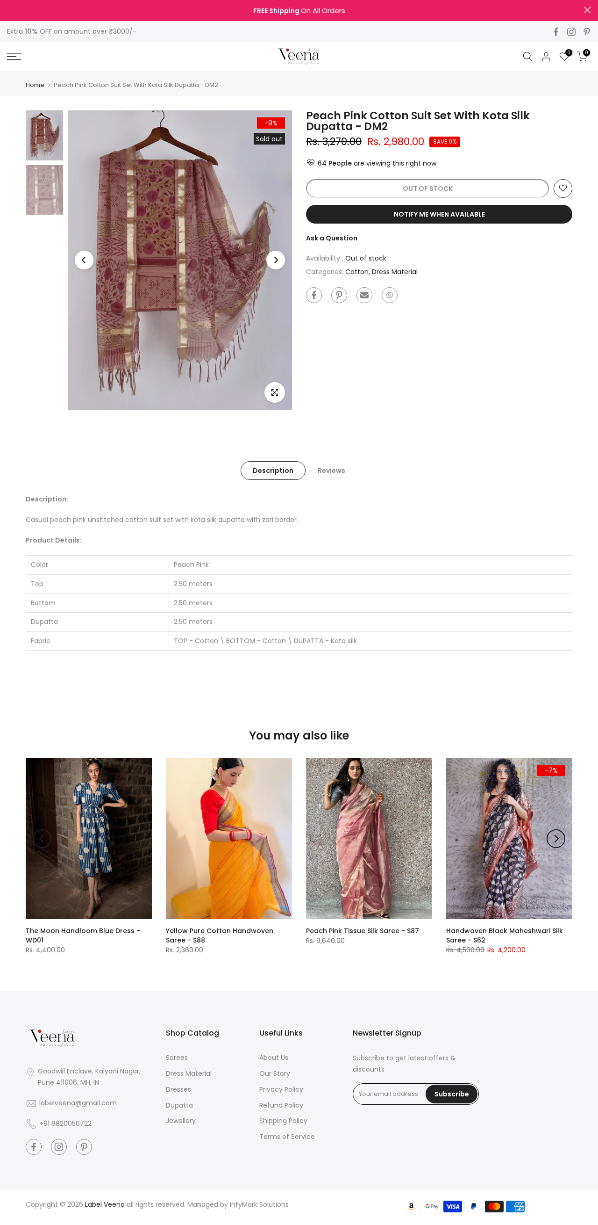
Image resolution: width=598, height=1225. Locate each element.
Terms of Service (287, 1136)
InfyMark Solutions (259, 1204)
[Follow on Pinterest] (587, 31)
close (10, 10)
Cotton (357, 271)
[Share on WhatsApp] (390, 295)
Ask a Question (331, 237)
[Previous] (84, 260)
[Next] (275, 260)
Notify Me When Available (439, 213)
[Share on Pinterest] (339, 295)
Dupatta (179, 1105)
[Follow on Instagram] (571, 31)
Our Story (274, 1073)
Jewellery (181, 1120)
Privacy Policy (281, 1089)
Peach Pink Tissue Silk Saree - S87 (362, 930)
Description (273, 470)
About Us (273, 1057)
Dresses (178, 1089)
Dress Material (395, 271)
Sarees (177, 1057)
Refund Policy (281, 1105)
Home (35, 84)
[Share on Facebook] (314, 295)
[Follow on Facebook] (556, 31)
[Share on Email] (364, 295)
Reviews (331, 470)
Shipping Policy (283, 1120)
